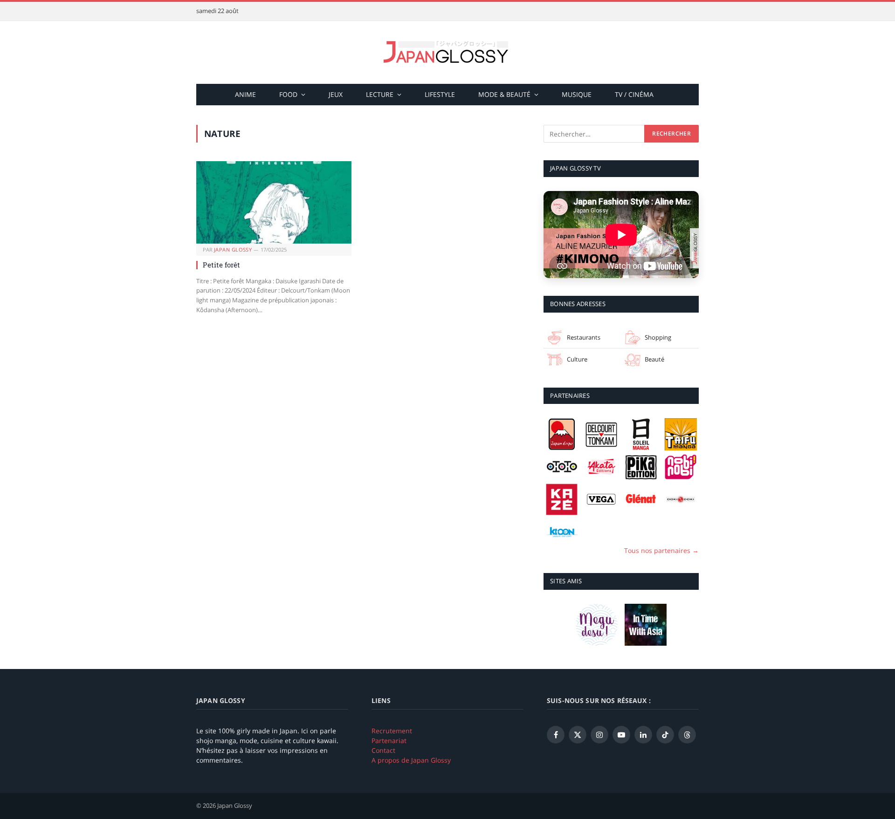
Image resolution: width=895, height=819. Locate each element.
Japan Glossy (233, 249)
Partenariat (389, 740)
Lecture (379, 94)
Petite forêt (221, 264)
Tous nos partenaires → (661, 550)
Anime (245, 94)
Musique (577, 94)
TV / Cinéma (634, 94)
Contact (383, 750)
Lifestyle (440, 94)
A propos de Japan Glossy (411, 760)
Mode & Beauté (504, 94)
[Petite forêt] (273, 202)
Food (288, 94)
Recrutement (392, 730)
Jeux (336, 94)
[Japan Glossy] (447, 52)
